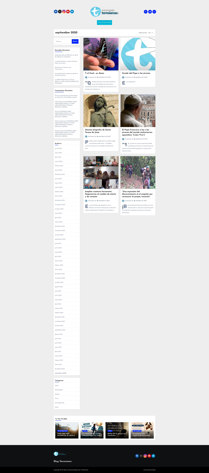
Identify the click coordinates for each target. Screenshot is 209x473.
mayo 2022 (58, 299)
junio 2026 (58, 148)
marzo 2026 (58, 161)
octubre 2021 (59, 325)
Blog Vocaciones (63, 461)
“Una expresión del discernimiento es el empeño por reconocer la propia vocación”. (137, 194)
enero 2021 (58, 364)
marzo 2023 (58, 261)
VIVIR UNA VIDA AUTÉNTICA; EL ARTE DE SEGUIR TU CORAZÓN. (66, 435)
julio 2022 (58, 291)
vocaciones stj (92, 77)
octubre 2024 (59, 209)
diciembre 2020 (60, 369)
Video (56, 407)
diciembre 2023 (60, 226)
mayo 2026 (58, 153)
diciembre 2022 (60, 274)
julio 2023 (58, 243)
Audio (57, 385)
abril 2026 (58, 157)
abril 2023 (58, 256)
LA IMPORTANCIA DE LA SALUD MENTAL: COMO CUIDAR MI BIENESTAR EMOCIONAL (67, 81)
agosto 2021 (59, 334)
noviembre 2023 (60, 230)
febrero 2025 (59, 191)
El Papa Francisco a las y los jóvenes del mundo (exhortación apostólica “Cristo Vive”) (137, 132)
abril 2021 (58, 351)
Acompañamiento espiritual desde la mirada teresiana (142, 435)
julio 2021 (58, 338)
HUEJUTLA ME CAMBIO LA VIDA (67, 97)
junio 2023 (58, 248)
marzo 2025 (58, 187)
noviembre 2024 (60, 204)
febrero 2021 (59, 360)
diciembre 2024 (60, 200)
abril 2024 (58, 217)
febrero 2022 (59, 312)
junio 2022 (58, 295)
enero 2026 (58, 170)
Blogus (76, 470)
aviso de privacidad (104, 22)
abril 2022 (58, 304)
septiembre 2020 (60, 373)
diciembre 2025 (60, 174)
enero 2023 (58, 269)
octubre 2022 (59, 282)
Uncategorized (59, 403)
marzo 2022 (58, 308)
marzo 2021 (58, 356)
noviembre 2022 (60, 278)
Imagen (57, 394)
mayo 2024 (58, 213)
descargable (59, 390)
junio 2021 (58, 343)
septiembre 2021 (60, 330)
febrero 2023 (59, 265)
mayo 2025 (58, 183)
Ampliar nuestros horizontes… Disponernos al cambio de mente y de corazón (100, 194)
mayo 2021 (58, 347)
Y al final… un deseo (94, 73)
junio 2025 (58, 178)
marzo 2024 (58, 222)
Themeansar (84, 470)
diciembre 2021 (59, 317)
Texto (56, 398)
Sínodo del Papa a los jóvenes (136, 73)
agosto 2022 (59, 287)
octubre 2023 (59, 235)
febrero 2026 (59, 165)
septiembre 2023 (60, 239)
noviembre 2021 (60, 321)
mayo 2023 (58, 252)
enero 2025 (58, 196)
